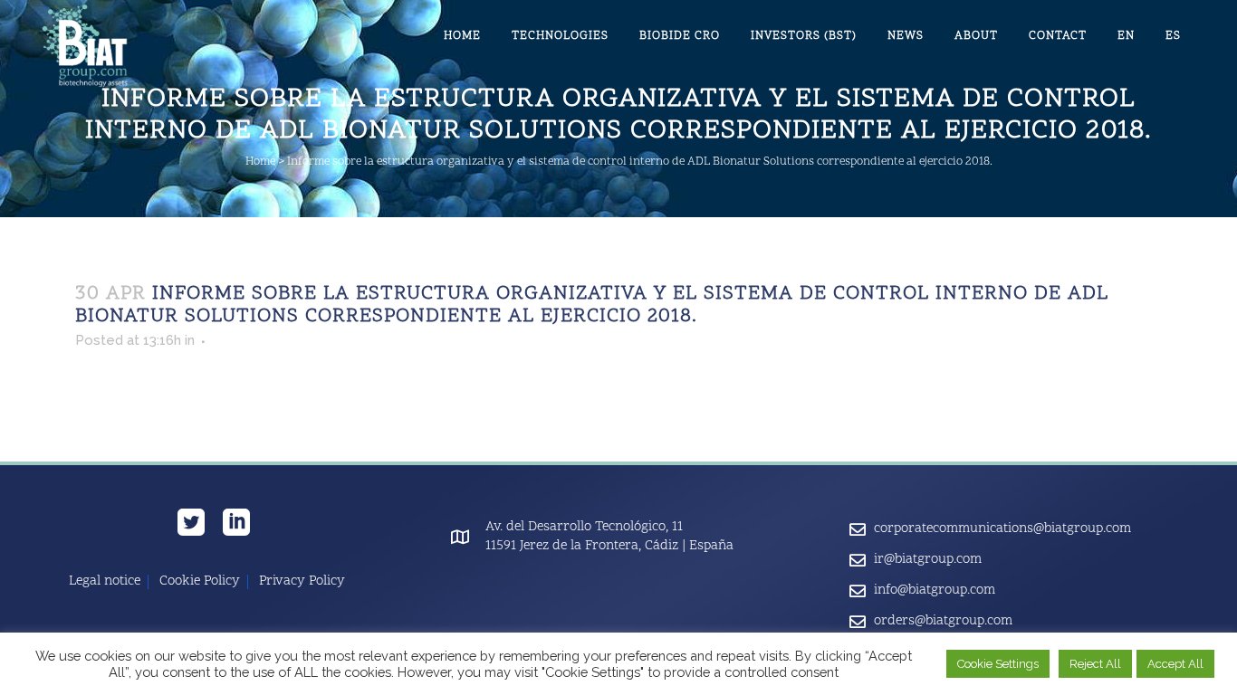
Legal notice (104, 582)
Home (260, 162)
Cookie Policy (199, 582)
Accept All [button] (1175, 664)
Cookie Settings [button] (998, 664)
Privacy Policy (302, 582)
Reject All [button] (1095, 664)
